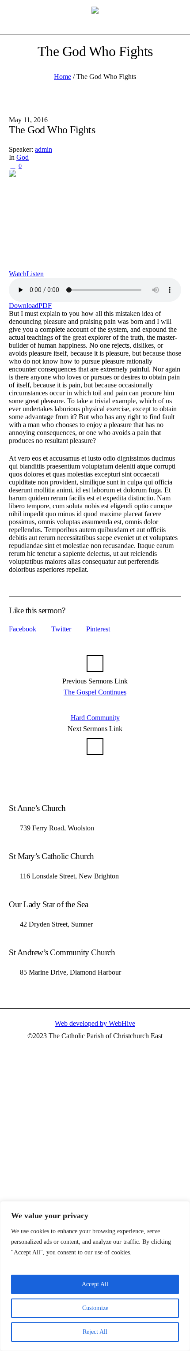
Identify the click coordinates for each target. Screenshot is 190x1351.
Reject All (95, 1331)
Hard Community (95, 717)
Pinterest (98, 629)
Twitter (61, 629)
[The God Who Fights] (95, 220)
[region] (95, 1276)
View (157, 14)
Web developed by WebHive (95, 1023)
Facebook (22, 629)
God (22, 157)
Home (62, 76)
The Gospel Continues (95, 692)
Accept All (95, 1284)
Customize (95, 1308)
